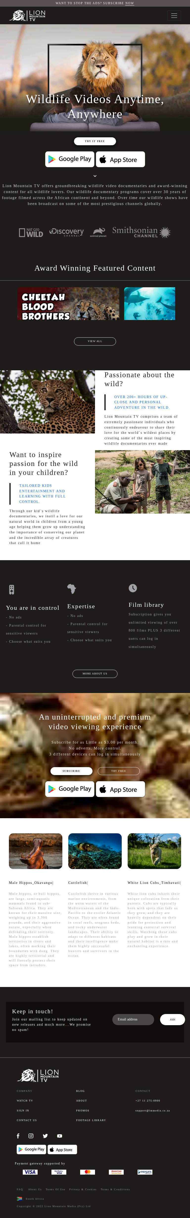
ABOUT (81, 1100)
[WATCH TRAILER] (68, 303)
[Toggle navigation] (174, 16)
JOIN (172, 1019)
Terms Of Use (55, 1189)
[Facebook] (18, 1135)
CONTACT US (27, 1120)
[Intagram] (31, 1135)
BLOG (80, 1091)
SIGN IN (23, 1110)
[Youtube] (59, 1135)
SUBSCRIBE (71, 771)
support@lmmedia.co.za (153, 1110)
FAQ (20, 1189)
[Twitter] (46, 1135)
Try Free (118, 771)
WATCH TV (25, 1100)
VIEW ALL (95, 341)
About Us (35, 1189)
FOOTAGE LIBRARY (91, 1120)
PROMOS (83, 1110)
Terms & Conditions (115, 1189)
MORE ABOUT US (95, 673)
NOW (129, 3)
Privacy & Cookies (83, 1189)
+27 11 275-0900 (148, 1100)
